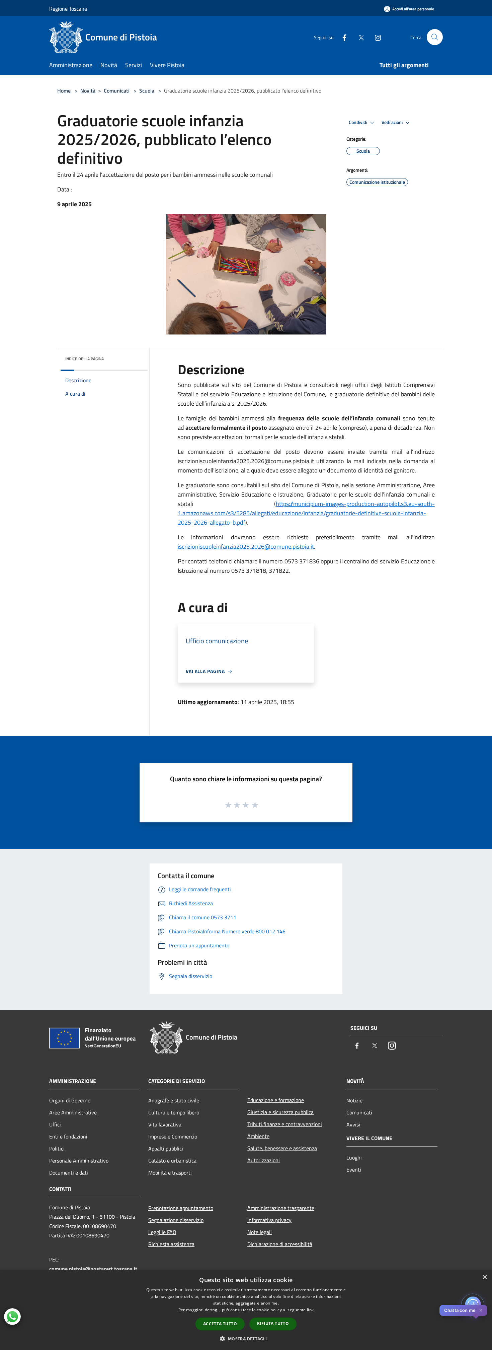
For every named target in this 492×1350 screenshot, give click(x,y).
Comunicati (117, 91)
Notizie (354, 1100)
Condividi (358, 122)
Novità (87, 91)
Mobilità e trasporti (170, 1173)
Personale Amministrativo (78, 1161)
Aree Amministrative (73, 1112)
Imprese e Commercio (172, 1136)
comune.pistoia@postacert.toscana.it (93, 1269)
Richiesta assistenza (171, 1244)
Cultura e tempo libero (173, 1112)
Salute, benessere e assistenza (282, 1148)
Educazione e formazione (275, 1100)
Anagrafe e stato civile (173, 1100)
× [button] (484, 1277)
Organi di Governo (69, 1100)
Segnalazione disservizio (175, 1220)
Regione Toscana (68, 9)
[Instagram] (375, 36)
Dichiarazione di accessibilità (279, 1244)
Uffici (55, 1124)
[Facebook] (341, 36)
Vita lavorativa (164, 1124)
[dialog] (246, 1310)
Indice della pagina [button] (84, 359)
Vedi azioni (393, 122)
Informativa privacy (269, 1220)
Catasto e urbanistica (172, 1161)
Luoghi (354, 1158)
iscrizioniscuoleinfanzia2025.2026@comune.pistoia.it (246, 546)
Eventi (353, 1170)
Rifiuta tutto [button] (273, 1323)
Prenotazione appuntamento (180, 1208)
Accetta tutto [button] (220, 1324)
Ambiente (258, 1136)
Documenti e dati (68, 1173)
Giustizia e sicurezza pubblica (280, 1112)
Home (64, 91)
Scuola (146, 91)
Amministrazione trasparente (280, 1208)
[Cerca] (435, 37)
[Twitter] (358, 36)
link (310, 1310)
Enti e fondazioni (68, 1136)
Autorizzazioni (263, 1160)
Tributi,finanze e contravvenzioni (284, 1124)
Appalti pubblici (165, 1148)
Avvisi (353, 1124)
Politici (57, 1148)
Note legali (259, 1232)
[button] (246, 1338)
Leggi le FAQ (162, 1232)
